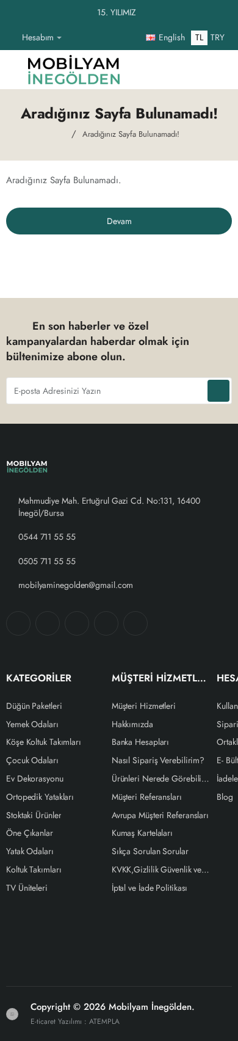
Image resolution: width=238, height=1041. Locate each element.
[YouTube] (135, 623)
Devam (119, 221)
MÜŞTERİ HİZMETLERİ (161, 678)
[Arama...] (191, 69)
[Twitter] (77, 623)
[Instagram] (47, 623)
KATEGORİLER (38, 678)
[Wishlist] (143, 69)
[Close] (225, 12)
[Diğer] (76, 38)
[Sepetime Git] (216, 69)
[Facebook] (18, 623)
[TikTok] (106, 623)
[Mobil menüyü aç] (13, 69)
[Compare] (167, 69)
